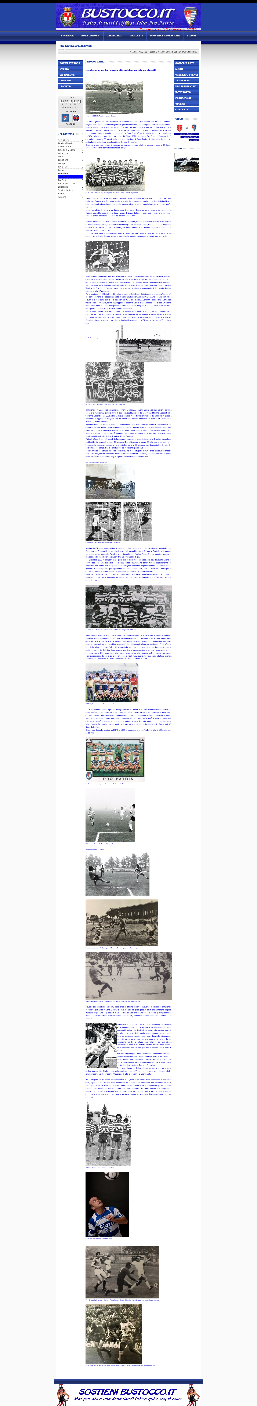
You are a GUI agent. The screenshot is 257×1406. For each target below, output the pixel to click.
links (179, 69)
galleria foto (184, 63)
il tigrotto (183, 92)
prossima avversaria (165, 36)
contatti (181, 110)
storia (64, 69)
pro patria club (185, 86)
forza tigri (183, 98)
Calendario (114, 36)
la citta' (65, 86)
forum (191, 36)
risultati (136, 36)
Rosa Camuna (90, 36)
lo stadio (66, 81)
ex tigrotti (67, 75)
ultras (180, 104)
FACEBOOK (67, 36)
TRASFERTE (182, 81)
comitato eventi (186, 75)
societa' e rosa (70, 63)
